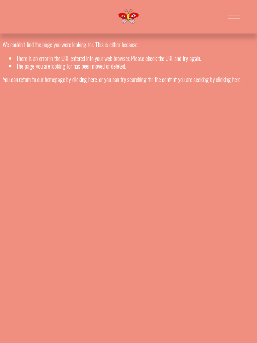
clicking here (84, 79)
